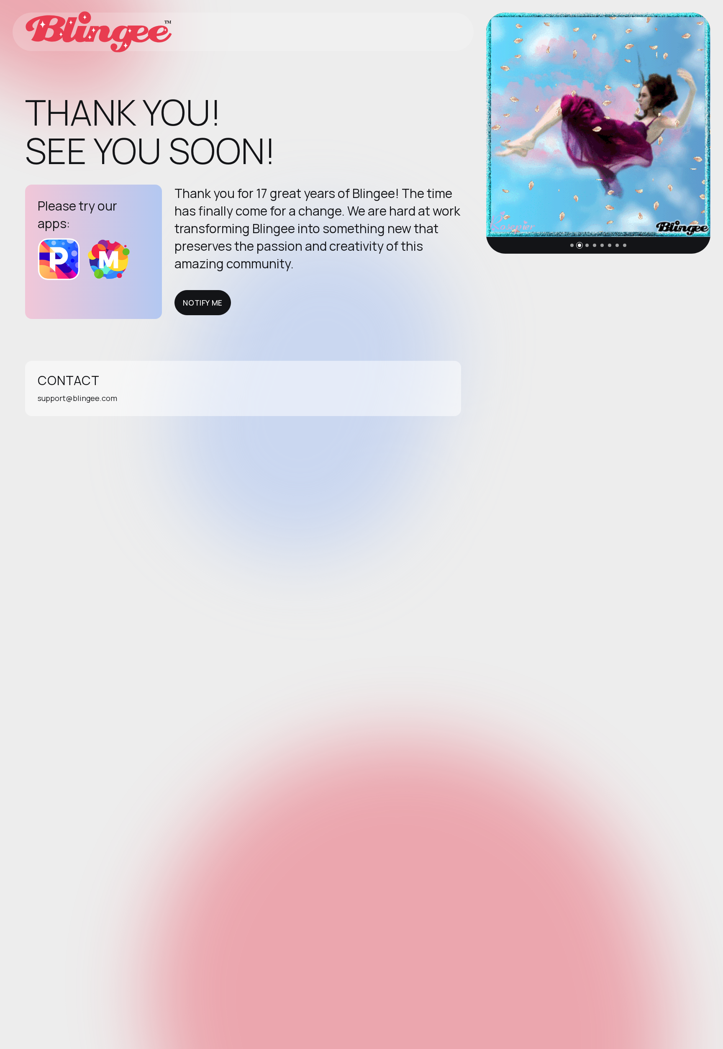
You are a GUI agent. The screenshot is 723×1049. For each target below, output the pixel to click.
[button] (572, 245)
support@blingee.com (77, 398)
